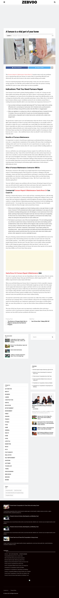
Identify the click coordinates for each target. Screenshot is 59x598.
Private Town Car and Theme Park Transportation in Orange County (24, 537)
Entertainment (9, 408)
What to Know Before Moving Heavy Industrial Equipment (15, 557)
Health (7, 432)
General (15, 35)
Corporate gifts (9, 490)
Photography (9, 452)
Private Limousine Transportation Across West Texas (42, 376)
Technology (8, 466)
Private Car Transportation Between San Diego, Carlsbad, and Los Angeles (18, 571)
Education (8, 405)
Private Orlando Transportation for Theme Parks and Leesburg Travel (24, 505)
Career (7, 397)
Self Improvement (10, 457)
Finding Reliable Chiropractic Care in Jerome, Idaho (14, 555)
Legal (6, 438)
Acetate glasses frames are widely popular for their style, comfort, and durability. (17, 340)
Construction (9, 399)
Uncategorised (9, 471)
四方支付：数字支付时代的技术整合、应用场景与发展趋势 (16, 554)
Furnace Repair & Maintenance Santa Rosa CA (20, 74)
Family (6, 413)
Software (7, 463)
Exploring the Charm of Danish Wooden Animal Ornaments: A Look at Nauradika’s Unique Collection (45, 423)
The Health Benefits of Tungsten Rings (14, 492)
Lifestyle (7, 441)
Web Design (8, 474)
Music (6, 446)
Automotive (8, 388)
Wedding (7, 477)
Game (6, 427)
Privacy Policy (13, 590)
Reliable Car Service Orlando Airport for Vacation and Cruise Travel (16, 561)
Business (7, 394)
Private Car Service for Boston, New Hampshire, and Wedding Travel (24, 516)
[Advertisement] (29, 15)
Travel (7, 468)
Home (6, 435)
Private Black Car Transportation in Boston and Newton (42, 382)
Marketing (8, 444)
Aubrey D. (9, 35)
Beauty (7, 391)
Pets (6, 449)
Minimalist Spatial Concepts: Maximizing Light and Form (43, 369)
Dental (7, 402)
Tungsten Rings (9, 495)
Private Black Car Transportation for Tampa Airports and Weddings (16, 569)
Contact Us (6, 590)
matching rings (17, 490)
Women (7, 479)
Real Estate (8, 455)
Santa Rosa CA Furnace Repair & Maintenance (22, 273)
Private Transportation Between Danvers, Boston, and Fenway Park (16, 565)
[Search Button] (52, 337)
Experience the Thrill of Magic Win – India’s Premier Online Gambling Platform (44, 417)
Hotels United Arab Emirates (16, 349)
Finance (7, 419)
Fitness (7, 422)
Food (6, 424)
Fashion (7, 416)
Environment (8, 411)
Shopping (7, 460)
